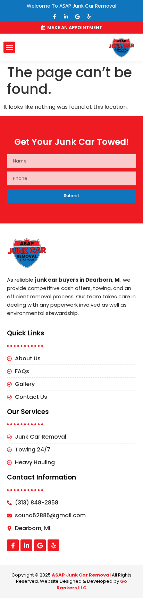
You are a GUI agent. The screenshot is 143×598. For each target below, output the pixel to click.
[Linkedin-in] (66, 16)
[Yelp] (89, 16)
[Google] (77, 16)
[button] (9, 47)
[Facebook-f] (54, 16)
